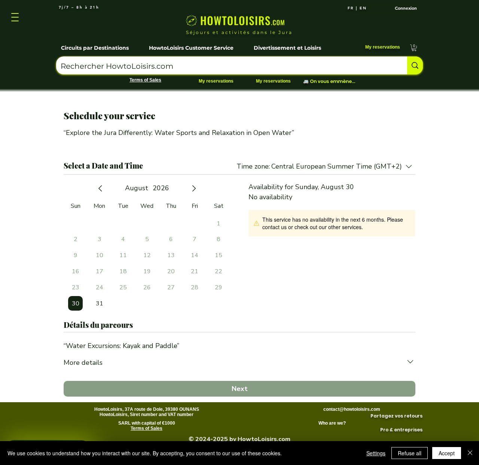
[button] (100, 44)
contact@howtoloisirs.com (351, 409)
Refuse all (409, 453)
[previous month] (100, 188)
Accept (447, 453)
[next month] (193, 188)
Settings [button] (375, 453)
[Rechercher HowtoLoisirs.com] (415, 65)
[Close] (470, 453)
